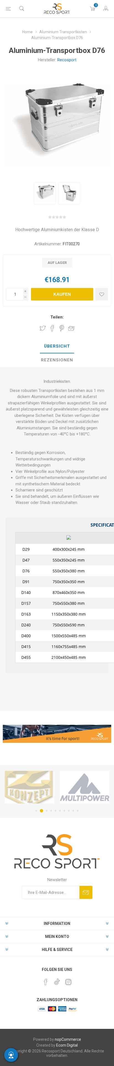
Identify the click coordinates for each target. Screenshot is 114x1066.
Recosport (66, 59)
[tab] (57, 346)
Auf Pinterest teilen (62, 328)
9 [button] (73, 811)
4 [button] (51, 811)
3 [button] (46, 810)
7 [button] (64, 811)
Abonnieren (85, 892)
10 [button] (78, 811)
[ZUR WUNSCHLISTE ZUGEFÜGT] (101, 294)
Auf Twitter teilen (43, 328)
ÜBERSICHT (57, 346)
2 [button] (41, 811)
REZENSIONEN (57, 360)
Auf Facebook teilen (52, 328)
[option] (45, 193)
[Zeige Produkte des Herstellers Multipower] (63, 787)
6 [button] (60, 811)
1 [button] (36, 811)
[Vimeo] (57, 980)
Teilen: (57, 317)
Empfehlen (71, 328)
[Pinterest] (45, 982)
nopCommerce (68, 1039)
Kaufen (62, 294)
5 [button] (55, 811)
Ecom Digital (67, 1045)
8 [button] (69, 811)
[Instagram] (68, 982)
